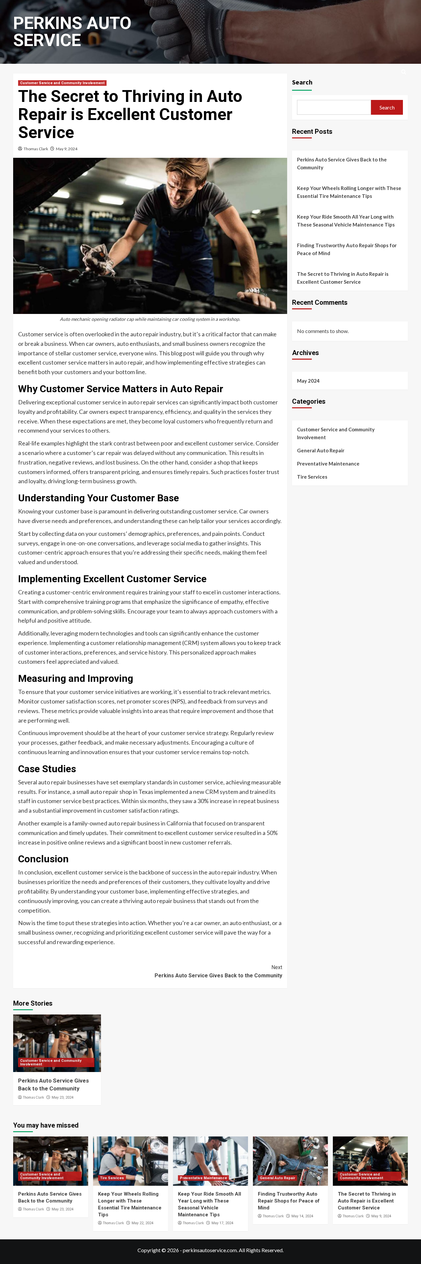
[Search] (404, 72)
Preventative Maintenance (328, 463)
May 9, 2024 (66, 148)
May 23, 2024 (62, 1097)
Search (302, 82)
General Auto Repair (320, 450)
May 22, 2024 (142, 1223)
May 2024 (308, 381)
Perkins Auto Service (72, 31)
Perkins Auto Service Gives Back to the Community (218, 971)
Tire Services (312, 477)
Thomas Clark (36, 148)
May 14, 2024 (302, 1216)
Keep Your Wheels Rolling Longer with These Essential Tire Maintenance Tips (349, 192)
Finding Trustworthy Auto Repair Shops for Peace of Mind (347, 249)
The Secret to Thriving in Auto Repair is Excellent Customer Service (342, 278)
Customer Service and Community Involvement (62, 83)
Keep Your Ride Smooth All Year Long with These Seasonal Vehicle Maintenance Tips (346, 220)
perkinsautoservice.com (210, 1250)
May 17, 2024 (222, 1223)
